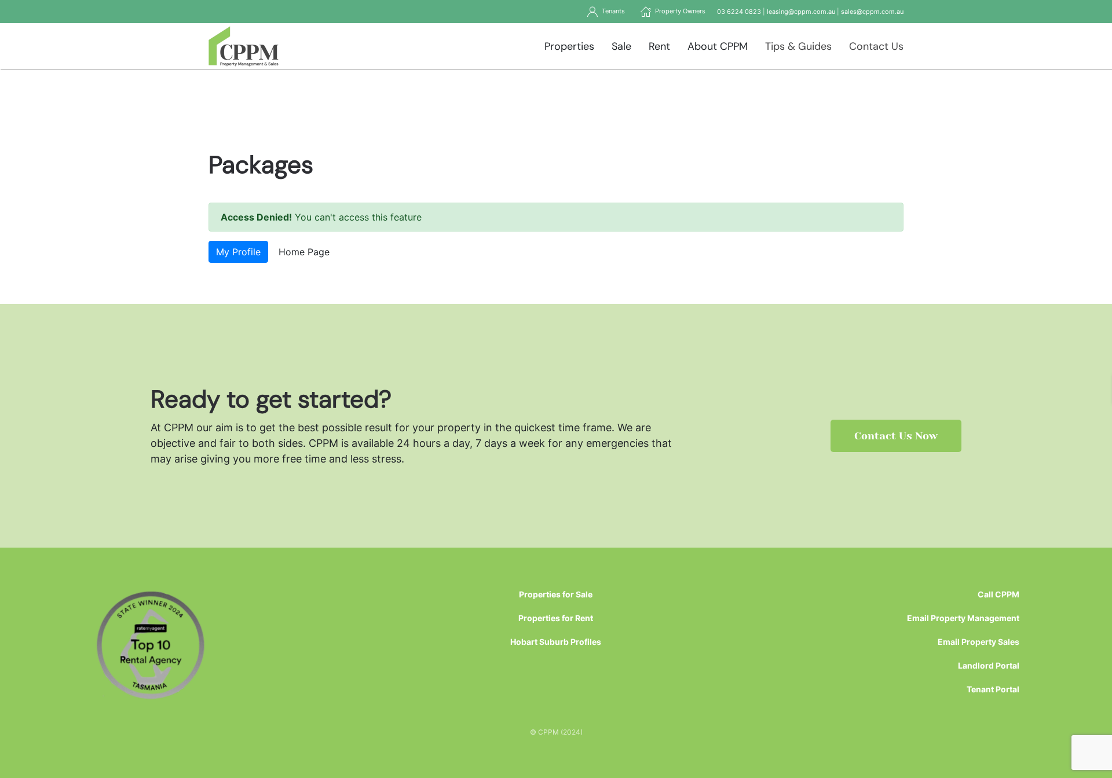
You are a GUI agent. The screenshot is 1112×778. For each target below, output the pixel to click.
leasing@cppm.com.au (801, 12)
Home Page (304, 252)
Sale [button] (621, 46)
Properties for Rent (555, 618)
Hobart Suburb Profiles (555, 642)
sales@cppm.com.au (872, 12)
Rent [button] (659, 46)
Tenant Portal (993, 689)
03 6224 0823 (739, 12)
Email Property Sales (978, 642)
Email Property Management (963, 618)
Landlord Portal (988, 665)
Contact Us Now (896, 436)
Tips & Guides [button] (798, 46)
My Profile (238, 252)
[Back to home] (244, 46)
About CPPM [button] (717, 46)
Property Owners (678, 11)
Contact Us (876, 46)
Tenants (611, 11)
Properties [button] (569, 46)
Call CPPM (998, 594)
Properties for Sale (555, 594)
